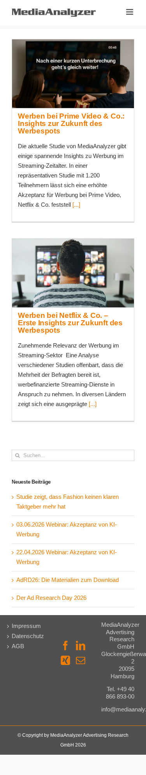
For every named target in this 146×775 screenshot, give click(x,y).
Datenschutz (28, 636)
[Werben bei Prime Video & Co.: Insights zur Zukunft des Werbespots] (73, 73)
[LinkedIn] (80, 645)
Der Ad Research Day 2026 (51, 598)
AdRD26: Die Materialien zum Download (67, 580)
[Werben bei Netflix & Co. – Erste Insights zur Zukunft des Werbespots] (73, 273)
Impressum (26, 626)
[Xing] (65, 660)
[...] (76, 205)
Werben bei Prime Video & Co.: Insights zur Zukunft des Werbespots (73, 61)
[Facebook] (65, 645)
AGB (18, 646)
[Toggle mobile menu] (130, 12)
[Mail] (80, 660)
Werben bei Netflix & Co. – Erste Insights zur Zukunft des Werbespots (73, 260)
